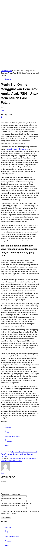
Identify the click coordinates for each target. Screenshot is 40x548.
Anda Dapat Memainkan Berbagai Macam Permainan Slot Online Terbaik (19, 459)
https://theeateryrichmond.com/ (17, 149)
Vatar (2, 110)
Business (8, 71)
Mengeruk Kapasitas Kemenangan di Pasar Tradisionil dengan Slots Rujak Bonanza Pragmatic (19, 454)
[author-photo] (5, 470)
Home (3, 71)
